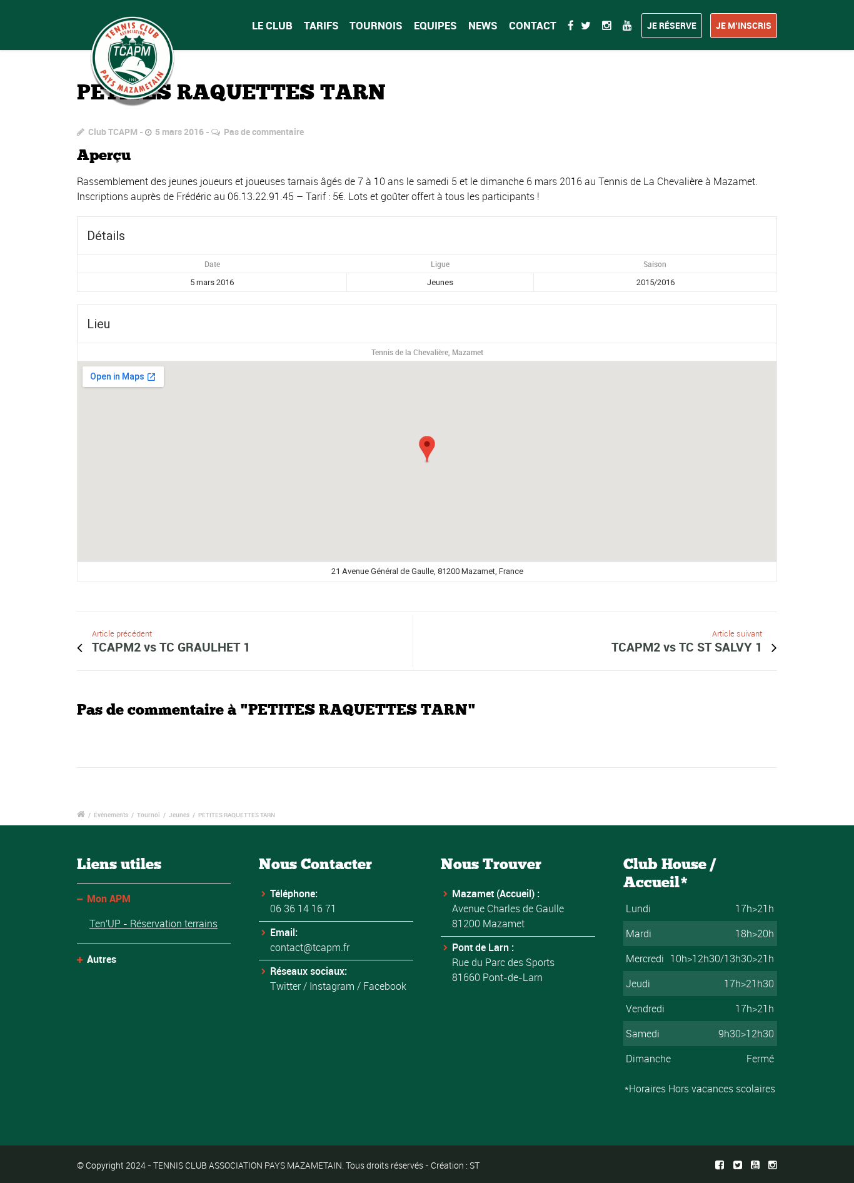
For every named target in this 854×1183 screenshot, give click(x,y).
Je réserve (671, 25)
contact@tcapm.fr (309, 947)
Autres (101, 959)
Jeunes (179, 814)
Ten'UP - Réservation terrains (153, 923)
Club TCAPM (113, 132)
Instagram (331, 986)
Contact (532, 25)
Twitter (285, 986)
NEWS (483, 25)
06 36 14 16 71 (303, 908)
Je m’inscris (743, 25)
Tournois (376, 25)
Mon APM (109, 898)
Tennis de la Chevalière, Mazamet (427, 352)
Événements (111, 814)
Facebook (384, 986)
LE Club (272, 25)
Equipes (435, 25)
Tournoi (148, 814)
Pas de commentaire (264, 132)
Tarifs (321, 25)
